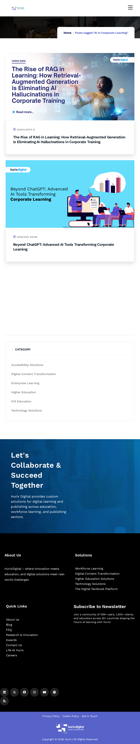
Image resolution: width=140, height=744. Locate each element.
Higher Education (23, 392)
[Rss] (4, 701)
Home (67, 32)
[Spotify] (54, 692)
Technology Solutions (26, 410)
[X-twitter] (14, 692)
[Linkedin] (4, 692)
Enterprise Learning (25, 383)
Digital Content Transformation (33, 374)
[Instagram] (34, 692)
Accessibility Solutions (27, 365)
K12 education (21, 401)
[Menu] (130, 7)
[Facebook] (24, 692)
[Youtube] (44, 692)
